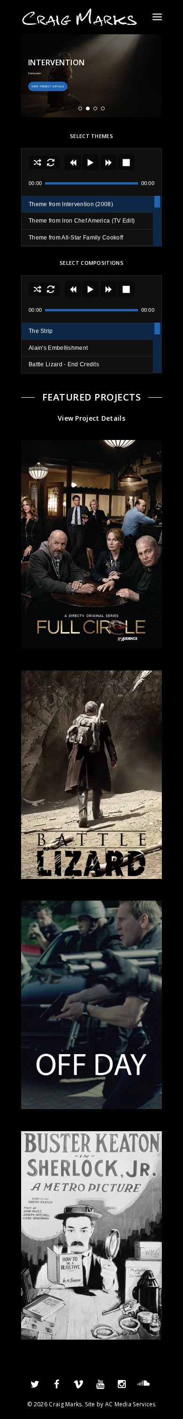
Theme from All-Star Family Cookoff (76, 237)
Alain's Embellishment (58, 348)
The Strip (41, 331)
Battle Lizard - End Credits (64, 364)
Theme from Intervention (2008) (71, 204)
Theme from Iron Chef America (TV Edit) (82, 220)
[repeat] (50, 162)
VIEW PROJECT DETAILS (47, 86)
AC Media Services (130, 1404)
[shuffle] (37, 162)
